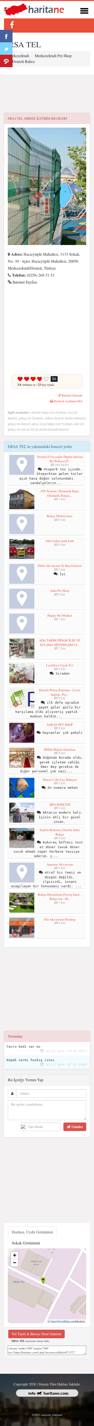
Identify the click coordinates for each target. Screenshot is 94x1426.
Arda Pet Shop (59, 590)
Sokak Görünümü (26, 1242)
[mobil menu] (84, 10)
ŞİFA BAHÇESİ (59, 804)
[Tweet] (6, 48)
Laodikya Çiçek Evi (59, 665)
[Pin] (6, 61)
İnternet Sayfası (24, 282)
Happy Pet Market (59, 615)
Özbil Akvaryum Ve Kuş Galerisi (60, 565)
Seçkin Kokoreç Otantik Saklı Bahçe (60, 832)
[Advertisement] (47, 94)
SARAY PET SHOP (60, 724)
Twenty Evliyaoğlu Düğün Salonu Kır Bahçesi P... (60, 458)
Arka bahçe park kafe (59, 541)
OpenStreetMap (60, 1321)
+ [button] (14, 1255)
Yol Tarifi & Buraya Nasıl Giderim (36, 1333)
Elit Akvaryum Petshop (59, 919)
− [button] (14, 1263)
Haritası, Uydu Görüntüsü (32, 1231)
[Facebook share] (6, 36)
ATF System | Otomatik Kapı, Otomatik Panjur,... (59, 493)
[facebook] (12, 24)
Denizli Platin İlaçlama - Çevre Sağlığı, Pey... (59, 692)
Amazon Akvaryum (60, 864)
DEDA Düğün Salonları (59, 749)
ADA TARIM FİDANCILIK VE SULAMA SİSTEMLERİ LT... (59, 642)
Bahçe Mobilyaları (59, 516)
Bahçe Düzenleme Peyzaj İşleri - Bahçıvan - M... (59, 896)
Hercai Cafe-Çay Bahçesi (60, 779)
